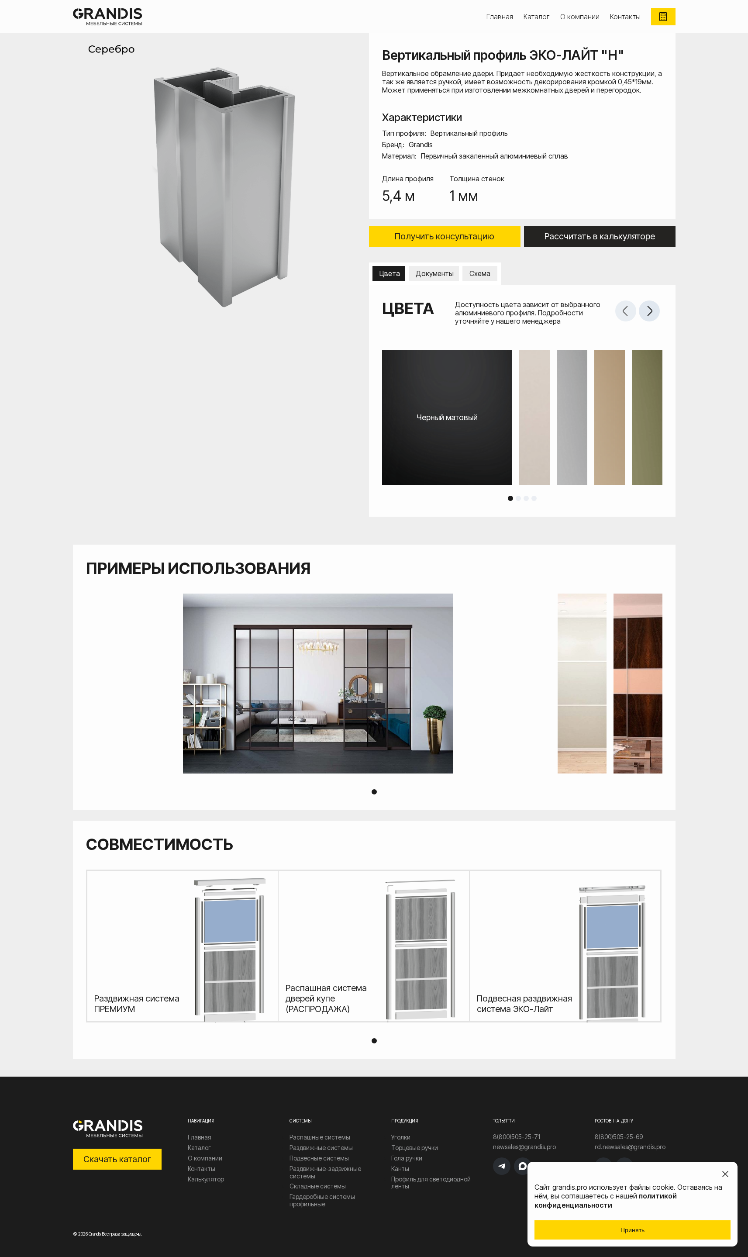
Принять (632, 1229)
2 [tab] (518, 498)
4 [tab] (534, 498)
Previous (625, 310)
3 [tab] (526, 498)
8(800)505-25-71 (516, 1136)
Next (649, 310)
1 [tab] (510, 498)
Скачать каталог (117, 1159)
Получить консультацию (444, 236)
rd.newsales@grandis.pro (630, 1146)
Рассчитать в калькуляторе (600, 236)
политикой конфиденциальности (605, 1200)
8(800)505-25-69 (619, 1136)
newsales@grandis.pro (524, 1146)
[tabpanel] (522, 417)
